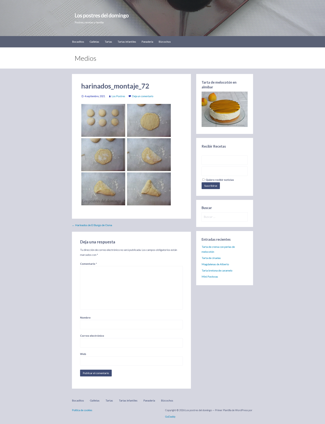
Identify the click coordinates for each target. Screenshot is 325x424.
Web (83, 353)
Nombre (85, 317)
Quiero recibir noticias (219, 179)
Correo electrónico (92, 335)
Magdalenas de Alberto (215, 264)
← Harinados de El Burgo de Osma (92, 225)
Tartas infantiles (126, 41)
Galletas (94, 41)
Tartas (108, 41)
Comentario (88, 263)
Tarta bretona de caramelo (217, 270)
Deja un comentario (142, 96)
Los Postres (118, 96)
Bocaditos (78, 41)
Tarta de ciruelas (211, 257)
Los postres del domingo (102, 15)
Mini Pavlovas (210, 276)
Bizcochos (165, 41)
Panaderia (147, 41)
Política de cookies (82, 410)
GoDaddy (170, 416)
